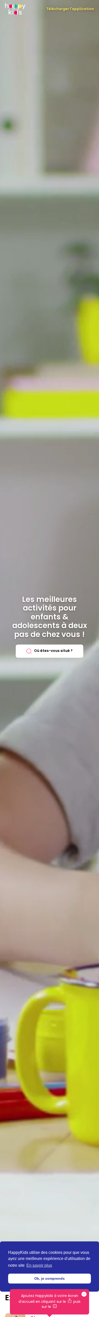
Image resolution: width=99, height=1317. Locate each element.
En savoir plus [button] (39, 1265)
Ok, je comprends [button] (49, 1278)
